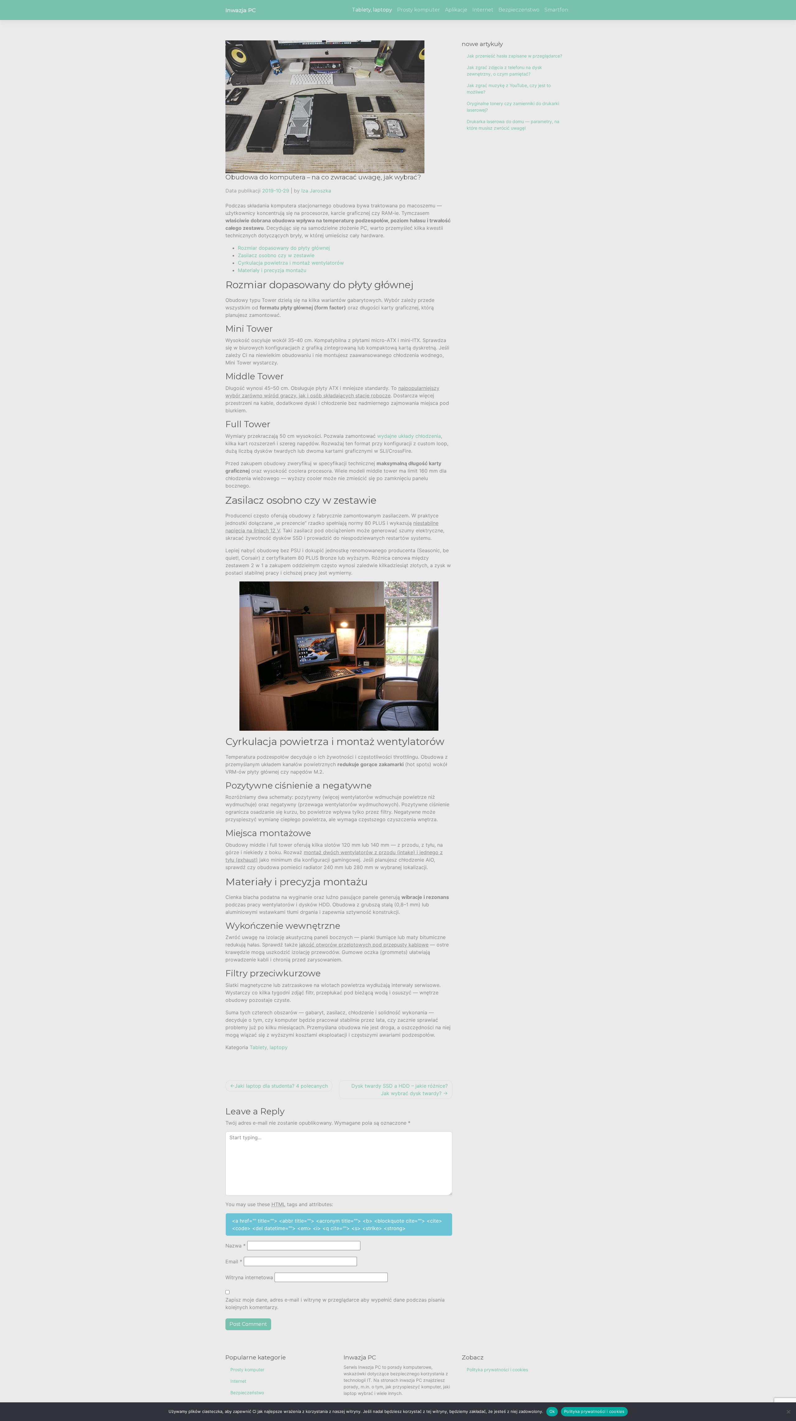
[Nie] (788, 1412)
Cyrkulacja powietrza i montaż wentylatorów (291, 263)
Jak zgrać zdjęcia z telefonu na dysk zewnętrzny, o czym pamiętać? (504, 70)
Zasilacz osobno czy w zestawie (276, 255)
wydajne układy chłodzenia (409, 436)
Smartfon (556, 10)
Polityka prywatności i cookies (497, 1369)
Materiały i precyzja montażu (272, 270)
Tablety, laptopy (372, 10)
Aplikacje (456, 10)
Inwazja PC (240, 10)
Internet (482, 10)
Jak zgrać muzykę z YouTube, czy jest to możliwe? (509, 89)
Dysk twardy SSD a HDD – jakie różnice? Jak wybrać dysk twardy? (399, 1089)
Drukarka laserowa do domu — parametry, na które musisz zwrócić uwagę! (513, 125)
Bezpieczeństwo (518, 10)
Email (233, 1261)
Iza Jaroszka (316, 190)
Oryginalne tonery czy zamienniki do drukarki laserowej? (513, 107)
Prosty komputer (418, 10)
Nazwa (235, 1246)
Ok (552, 1411)
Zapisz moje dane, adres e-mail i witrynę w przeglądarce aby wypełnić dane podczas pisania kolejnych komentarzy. (335, 1303)
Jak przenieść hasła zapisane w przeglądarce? (514, 55)
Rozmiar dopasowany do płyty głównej (284, 248)
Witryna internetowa (249, 1277)
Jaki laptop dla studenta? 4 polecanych (281, 1086)
